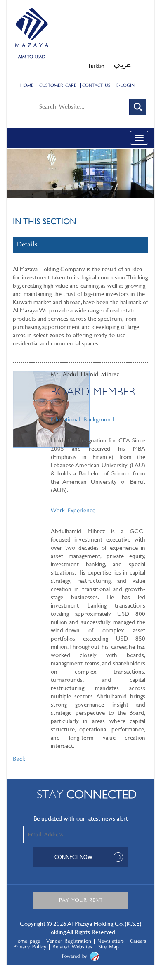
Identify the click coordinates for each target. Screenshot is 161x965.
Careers (138, 941)
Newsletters (110, 941)
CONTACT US (96, 85)
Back (19, 759)
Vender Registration (68, 941)
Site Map (108, 947)
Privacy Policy (30, 947)
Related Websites (72, 947)
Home (26, 85)
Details (27, 244)
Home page (27, 941)
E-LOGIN (125, 85)
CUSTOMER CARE (57, 85)
